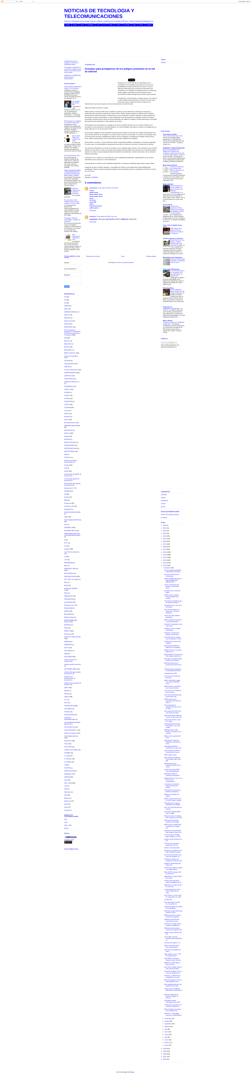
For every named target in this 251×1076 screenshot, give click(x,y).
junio (166, 1032)
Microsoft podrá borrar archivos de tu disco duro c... (172, 664)
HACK (82, 25)
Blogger (132, 1072)
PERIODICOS (68, 596)
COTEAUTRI (68, 401)
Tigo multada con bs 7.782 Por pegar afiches (172, 954)
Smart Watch (68, 650)
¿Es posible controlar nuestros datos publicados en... (173, 938)
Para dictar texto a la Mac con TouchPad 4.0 (172, 903)
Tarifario (163, 62)
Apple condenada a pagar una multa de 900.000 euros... (172, 681)
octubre (167, 1021)
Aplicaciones (68, 321)
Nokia (66, 585)
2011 (164, 565)
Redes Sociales (69, 617)
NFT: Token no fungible (71, 579)
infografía (67, 509)
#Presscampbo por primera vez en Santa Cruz (172, 1010)
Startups (66, 693)
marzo (167, 1040)
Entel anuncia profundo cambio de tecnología (171, 821)
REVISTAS (67, 625)
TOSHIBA (67, 753)
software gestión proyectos (72, 664)
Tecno (66, 702)
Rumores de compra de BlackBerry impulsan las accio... (172, 741)
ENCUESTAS (68, 430)
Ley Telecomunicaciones (71, 552)
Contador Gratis (69, 839)
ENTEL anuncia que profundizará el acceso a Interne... (172, 700)
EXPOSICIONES (69, 445)
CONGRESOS (68, 386)
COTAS (118, 25)
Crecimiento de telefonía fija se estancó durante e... (173, 601)
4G (65, 300)
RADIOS (66, 611)
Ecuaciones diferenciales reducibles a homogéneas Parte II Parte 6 (178, 260)
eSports (66, 436)
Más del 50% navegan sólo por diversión (172, 872)
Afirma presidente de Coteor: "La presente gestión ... (173, 620)
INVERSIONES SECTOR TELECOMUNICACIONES (72, 534)
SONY (66, 687)
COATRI (66, 366)
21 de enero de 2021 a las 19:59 (108, 188)
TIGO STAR (68, 747)
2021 (165, 538)
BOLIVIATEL (68, 350)
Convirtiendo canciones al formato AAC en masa (172, 751)
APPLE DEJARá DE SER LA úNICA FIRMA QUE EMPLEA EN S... (172, 580)
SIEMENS (67, 641)
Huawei (66, 497)
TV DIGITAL (68, 759)
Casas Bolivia (167, 204)
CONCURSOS (68, 379)
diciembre (168, 568)
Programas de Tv (69, 605)
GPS (65, 468)
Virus (65, 780)
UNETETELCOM (69, 771)
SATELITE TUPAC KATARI (72, 637)
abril (166, 1037)
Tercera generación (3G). (72, 155)
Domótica (67, 416)
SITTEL (66, 647)
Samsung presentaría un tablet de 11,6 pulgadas (172, 646)
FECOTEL (67, 457)
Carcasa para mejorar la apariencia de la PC (171, 844)
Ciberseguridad (69, 363)
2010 (165, 1048)
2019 (165, 544)
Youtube (66, 810)
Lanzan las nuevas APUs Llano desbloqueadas (172, 770)
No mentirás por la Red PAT (76, 103)
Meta (65, 565)
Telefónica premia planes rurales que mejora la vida (173, 929)
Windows (67, 801)
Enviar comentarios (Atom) (125, 262)
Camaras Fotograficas (71, 356)
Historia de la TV (69, 488)
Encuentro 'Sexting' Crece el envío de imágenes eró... (173, 972)
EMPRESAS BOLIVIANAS (72, 425)
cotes (66, 410)
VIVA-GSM (126, 25)
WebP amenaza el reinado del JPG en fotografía (172, 916)
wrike (65, 804)
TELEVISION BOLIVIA (71, 736)
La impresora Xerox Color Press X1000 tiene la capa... (172, 891)
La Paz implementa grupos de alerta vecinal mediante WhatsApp (177, 291)
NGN (65, 582)
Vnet (65, 786)
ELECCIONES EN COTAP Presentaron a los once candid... (172, 725)
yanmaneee (93, 188)
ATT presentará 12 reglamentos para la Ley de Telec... (172, 706)
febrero (167, 1042)
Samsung (67, 634)
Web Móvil (67, 792)
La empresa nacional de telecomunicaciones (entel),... (171, 785)
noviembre (168, 1018)
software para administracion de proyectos (69, 678)
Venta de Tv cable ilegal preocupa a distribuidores (172, 1014)
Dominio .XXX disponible (171, 848)
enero (167, 1045)
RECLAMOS (68, 614)
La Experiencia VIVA (170, 673)
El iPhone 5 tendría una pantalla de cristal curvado (173, 860)
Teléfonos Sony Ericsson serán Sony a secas (171, 920)
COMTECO (67, 375)
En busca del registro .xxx (172, 942)
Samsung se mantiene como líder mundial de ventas (173, 851)
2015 (165, 555)
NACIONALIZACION (70, 576)
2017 (165, 549)
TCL (65, 699)
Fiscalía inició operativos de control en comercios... (172, 1005)
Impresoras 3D (68, 506)
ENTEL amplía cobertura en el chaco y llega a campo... (173, 799)
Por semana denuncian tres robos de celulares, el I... (172, 855)
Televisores (67, 741)
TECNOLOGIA (68, 705)
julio (166, 1029)
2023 (165, 533)
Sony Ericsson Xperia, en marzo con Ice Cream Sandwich (172, 611)
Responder (93, 210)
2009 (165, 1051)
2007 (165, 1056)
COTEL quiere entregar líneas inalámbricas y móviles (171, 596)
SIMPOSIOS (68, 644)
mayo (166, 1034)
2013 (165, 560)
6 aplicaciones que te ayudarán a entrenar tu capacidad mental (71, 62)
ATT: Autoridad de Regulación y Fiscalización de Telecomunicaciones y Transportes (72, 332)
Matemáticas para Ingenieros (172, 257)
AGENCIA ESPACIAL (70, 312)
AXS (98, 25)
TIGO (134, 25)
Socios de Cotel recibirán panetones (172, 616)
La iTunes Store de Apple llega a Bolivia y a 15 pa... (173, 835)
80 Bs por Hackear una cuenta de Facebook (76, 191)
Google (66, 465)
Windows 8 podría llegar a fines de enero (172, 963)
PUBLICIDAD (68, 608)
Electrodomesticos (70, 422)
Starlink (66, 690)
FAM (65, 454)
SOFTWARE (68, 656)
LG (65, 556)
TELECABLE (68, 709)
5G (65, 303)
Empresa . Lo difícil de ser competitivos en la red (172, 976)
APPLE (66, 324)
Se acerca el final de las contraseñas (171, 575)
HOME (68, 25)
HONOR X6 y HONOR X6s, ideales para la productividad (72, 77)
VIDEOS (66, 777)
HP (65, 494)
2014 (165, 557)
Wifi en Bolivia (168, 320)
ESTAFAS (67, 439)
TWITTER (67, 768)
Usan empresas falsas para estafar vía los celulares (72, 87)
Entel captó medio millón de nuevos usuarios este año (173, 716)
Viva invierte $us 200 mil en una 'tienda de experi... (172, 712)
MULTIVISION (68, 573)
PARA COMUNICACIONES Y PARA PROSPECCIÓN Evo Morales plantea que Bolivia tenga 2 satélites (72, 173)
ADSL (66, 309)
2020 (165, 541)
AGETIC (66, 315)
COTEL (111, 25)
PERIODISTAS (68, 599)
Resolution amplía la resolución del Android (171, 774)
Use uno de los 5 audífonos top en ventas (172, 691)
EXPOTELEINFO (69, 451)
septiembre (168, 1024)
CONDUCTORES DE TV (71, 382)
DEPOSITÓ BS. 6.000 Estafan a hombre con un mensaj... (172, 731)
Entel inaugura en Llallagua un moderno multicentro (72, 121)
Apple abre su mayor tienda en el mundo (172, 885)
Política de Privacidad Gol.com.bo (173, 136)
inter (65, 524)
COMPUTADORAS (70, 372)
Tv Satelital (67, 762)
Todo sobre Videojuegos (171, 269)
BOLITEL (67, 341)
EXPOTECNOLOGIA (70, 448)
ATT (104, 25)
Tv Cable (67, 756)
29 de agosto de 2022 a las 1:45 (107, 216)
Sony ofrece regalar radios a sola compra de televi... (173, 967)
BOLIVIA (67, 347)
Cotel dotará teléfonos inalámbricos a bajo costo (172, 747)
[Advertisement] (123, 43)
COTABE (67, 392)
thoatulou (93, 216)
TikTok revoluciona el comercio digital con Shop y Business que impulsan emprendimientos (177, 189)
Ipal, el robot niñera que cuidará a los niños (76, 138)
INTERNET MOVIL (70, 530)
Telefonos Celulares (70, 733)
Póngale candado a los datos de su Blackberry (173, 907)
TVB (65, 765)
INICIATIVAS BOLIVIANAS (72, 512)
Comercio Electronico (70, 370)
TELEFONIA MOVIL (70, 730)
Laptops (66, 549)
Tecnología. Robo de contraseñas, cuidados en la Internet (72, 219)
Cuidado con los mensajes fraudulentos (172, 629)
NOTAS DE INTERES (70, 588)
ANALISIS (67, 318)
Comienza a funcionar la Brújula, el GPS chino (171, 633)
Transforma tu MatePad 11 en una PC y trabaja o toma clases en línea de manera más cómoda (72, 70)
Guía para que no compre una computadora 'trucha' (173, 638)
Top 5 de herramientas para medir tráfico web (172, 695)
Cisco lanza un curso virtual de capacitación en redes (172, 896)
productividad (68, 602)
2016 (165, 552)
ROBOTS (67, 631)
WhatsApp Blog (168, 288)
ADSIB (66, 306)
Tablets (66, 696)
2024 (165, 530)
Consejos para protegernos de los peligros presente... (173, 669)
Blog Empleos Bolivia (170, 165)
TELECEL (67, 712)
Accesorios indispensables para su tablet (172, 812)
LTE (65, 559)
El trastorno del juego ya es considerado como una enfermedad (177, 272)
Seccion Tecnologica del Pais (170, 514)
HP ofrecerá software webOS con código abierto (173, 868)
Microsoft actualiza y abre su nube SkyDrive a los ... (173, 980)
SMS (65, 653)
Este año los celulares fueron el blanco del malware (173, 659)
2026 (165, 525)
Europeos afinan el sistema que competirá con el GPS (173, 816)
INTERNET (90, 25)
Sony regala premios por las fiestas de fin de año (173, 985)
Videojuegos (68, 774)
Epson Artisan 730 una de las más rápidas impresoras (173, 655)
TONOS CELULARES (71, 750)
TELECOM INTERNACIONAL (69, 718)
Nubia (66, 593)
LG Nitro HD (168, 899)
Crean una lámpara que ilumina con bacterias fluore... (171, 586)
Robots (75, 25)
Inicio (122, 256)
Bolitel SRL (67, 344)
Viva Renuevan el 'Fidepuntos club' (76, 237)
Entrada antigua (151, 256)
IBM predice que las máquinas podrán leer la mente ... (172, 765)
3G (65, 297)
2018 (165, 546)
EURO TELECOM (69, 442)
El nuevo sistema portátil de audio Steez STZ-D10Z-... (173, 571)
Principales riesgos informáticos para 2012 (172, 1001)
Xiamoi (66, 807)
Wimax (66, 798)
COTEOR (67, 407)
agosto (167, 1026)
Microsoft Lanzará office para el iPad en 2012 (173, 911)
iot (65, 540)
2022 (165, 536)
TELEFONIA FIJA (69, 727)
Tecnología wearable (170, 134)
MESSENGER (68, 562)
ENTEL (141, 25)
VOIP (65, 789)
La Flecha (164, 517)
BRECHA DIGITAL (69, 353)
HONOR (149, 25)
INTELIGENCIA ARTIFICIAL (72, 520)
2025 (165, 528)
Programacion (167, 307)
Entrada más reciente (93, 256)
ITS (65, 546)
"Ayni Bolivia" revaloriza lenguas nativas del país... (173, 959)
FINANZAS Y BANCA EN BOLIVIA (174, 148)
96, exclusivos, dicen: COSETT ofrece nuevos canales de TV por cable (71, 201)
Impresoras (67, 503)
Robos (66, 628)
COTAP (66, 395)
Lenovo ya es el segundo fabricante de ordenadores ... (173, 990)
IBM (65, 500)
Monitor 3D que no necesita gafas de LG (172, 650)
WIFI (65, 795)
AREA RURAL (68, 327)
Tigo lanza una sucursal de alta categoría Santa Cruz (173, 831)
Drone (66, 419)
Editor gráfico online (170, 755)
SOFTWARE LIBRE (70, 669)
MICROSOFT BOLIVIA (71, 568)
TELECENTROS (69, 714)
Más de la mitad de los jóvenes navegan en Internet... (171, 996)
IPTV (65, 543)
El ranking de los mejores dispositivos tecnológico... (172, 803)
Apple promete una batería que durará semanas (172, 687)
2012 (165, 563)
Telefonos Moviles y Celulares (173, 238)
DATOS (66, 413)
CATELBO (67, 360)
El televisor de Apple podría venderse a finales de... (172, 924)
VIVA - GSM (67, 783)
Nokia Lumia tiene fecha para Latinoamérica (171, 946)
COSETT (67, 389)
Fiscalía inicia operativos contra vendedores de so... (173, 881)
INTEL (66, 517)
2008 (165, 1054)
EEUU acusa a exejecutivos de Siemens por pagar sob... (172, 826)
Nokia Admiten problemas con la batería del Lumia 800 (172, 759)
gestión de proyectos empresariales (70, 461)
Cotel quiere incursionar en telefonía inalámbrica (172, 790)
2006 (165, 1059)
